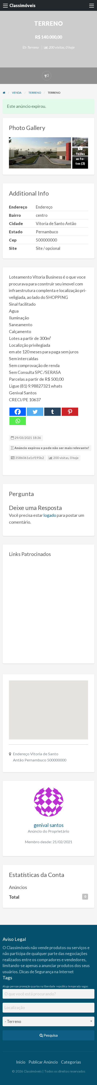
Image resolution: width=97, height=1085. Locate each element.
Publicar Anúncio (43, 1062)
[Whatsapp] (17, 421)
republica (61, 986)
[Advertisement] (48, 608)
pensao (14, 986)
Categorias (71, 1062)
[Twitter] (35, 412)
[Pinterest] (70, 412)
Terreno (33, 47)
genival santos (49, 825)
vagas (84, 986)
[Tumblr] (52, 412)
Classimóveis (22, 5)
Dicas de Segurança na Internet (46, 971)
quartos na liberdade (43, 986)
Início (20, 1062)
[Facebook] (17, 412)
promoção (24, 986)
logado (50, 515)
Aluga (6, 986)
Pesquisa (50, 1035)
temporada (74, 986)
